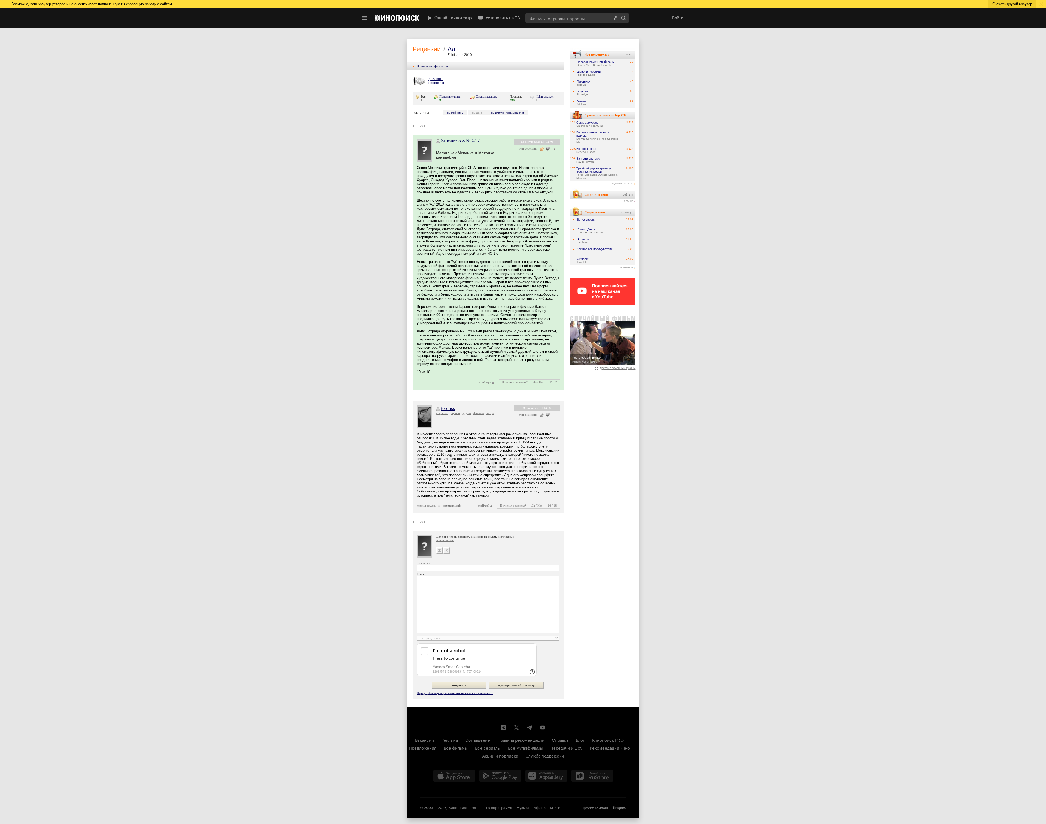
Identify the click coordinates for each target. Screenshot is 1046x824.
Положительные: (450, 96)
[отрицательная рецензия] (548, 149)
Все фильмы (456, 747)
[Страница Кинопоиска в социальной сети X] (516, 727)
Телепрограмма (499, 807)
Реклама (449, 739)
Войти (677, 18)
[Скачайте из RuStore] (592, 776)
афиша (628, 200)
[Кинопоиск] (397, 18)
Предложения (422, 747)
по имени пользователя (507, 112)
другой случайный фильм (617, 368)
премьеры (626, 267)
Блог (580, 739)
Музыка (522, 807)
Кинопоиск (458, 807)
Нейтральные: (545, 96)
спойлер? (485, 382)
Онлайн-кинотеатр (453, 18)
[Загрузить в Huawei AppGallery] (546, 776)
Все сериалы (488, 747)
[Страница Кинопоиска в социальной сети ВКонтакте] (503, 727)
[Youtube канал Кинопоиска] (542, 727)
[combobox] (567, 18)
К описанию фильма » (432, 66)
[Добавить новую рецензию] (420, 81)
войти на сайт (445, 540)
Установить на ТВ (503, 18)
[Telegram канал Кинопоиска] (529, 727)
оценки (455, 413)
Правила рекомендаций (521, 739)
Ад (451, 49)
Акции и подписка (500, 755)
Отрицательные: (486, 96)
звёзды (490, 413)
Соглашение (477, 739)
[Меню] (364, 18)
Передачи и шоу (566, 747)
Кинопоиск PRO (608, 739)
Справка (560, 739)
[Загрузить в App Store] (454, 776)
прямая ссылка (426, 505)
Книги (555, 807)
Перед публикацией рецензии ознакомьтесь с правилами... (455, 693)
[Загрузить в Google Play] (500, 776)
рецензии (442, 413)
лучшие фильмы (622, 183)
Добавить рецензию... (437, 81)
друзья (466, 413)
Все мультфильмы (525, 747)
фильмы (478, 413)
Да (535, 382)
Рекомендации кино (610, 747)
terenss (448, 408)
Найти (623, 18)
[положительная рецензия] (542, 415)
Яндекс (619, 807)
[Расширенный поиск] (615, 18)
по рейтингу (455, 112)
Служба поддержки (544, 755)
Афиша (540, 807)
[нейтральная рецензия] (553, 149)
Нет (541, 382)
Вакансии (424, 739)
